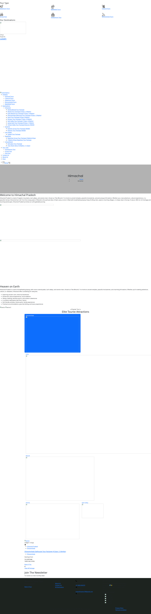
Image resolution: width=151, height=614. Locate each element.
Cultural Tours (9, 98)
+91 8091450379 (80, 585)
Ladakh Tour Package (14, 134)
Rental (6, 163)
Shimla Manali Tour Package (16, 110)
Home (81, 179)
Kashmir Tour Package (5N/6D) (17, 130)
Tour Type (5, 147)
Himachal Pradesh (32, 546)
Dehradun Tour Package (15, 144)
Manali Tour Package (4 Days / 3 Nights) (19, 111)
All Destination (59, 587)
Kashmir (7, 127)
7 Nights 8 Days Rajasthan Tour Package (19, 140)
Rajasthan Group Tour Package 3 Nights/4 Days (22, 138)
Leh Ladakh (8, 132)
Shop (4, 159)
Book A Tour (28, 587)
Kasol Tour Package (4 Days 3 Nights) (18, 117)
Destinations (6, 106)
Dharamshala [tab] (30, 315)
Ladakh (3, 38)
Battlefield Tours (10, 104)
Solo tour (8, 153)
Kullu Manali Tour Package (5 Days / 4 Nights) (21, 113)
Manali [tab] (28, 456)
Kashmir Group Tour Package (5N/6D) (19, 129)
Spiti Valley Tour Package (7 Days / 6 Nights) (20, 121)
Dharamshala (31, 548)
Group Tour (8, 151)
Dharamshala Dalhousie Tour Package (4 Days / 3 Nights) (24, 115)
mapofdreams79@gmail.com (84, 591)
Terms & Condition (120, 610)
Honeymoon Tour (10, 149)
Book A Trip (28, 564)
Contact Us (6, 155)
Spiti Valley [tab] (85, 503)
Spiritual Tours (9, 96)
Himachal (8, 108)
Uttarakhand (9, 142)
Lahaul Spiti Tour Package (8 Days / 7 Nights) (21, 123)
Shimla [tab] (28, 503)
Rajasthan (8, 136)
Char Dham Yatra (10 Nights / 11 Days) (19, 146)
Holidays (5, 94)
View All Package (29, 568)
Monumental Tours (10, 102)
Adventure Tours (10, 100)
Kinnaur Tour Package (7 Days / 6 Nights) (20, 119)
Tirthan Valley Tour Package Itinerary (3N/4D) (21, 125)
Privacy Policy (119, 608)
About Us (5, 157)
